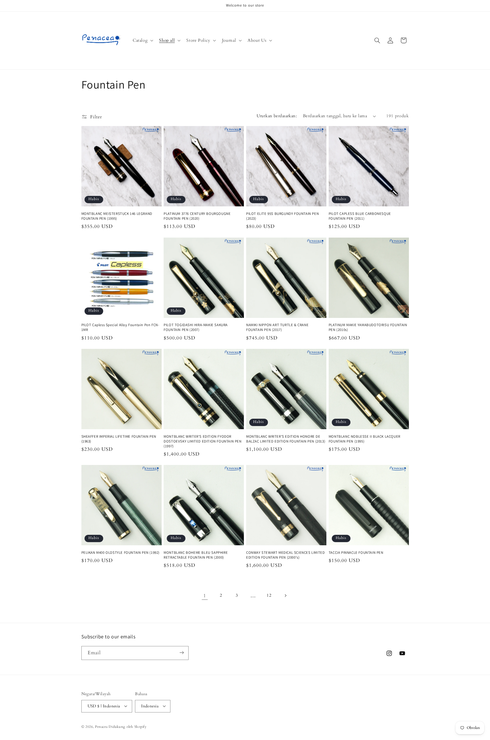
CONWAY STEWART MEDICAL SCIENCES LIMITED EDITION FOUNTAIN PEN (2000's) (285, 555)
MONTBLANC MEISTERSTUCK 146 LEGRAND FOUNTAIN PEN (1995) (116, 216)
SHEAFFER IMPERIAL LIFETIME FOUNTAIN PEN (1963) (118, 439)
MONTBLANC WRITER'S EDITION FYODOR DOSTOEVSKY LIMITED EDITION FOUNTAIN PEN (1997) (202, 441)
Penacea (101, 726)
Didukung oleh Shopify (127, 726)
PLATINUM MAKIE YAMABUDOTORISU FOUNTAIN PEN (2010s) (368, 327)
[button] (142, 40)
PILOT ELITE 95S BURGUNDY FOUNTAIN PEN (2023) (282, 216)
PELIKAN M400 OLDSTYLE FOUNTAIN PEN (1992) (120, 552)
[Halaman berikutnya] (285, 595)
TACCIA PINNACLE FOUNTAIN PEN (356, 552)
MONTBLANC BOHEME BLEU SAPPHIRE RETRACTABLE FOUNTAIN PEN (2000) (196, 555)
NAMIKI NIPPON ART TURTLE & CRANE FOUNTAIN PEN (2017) (277, 327)
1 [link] (204, 595)
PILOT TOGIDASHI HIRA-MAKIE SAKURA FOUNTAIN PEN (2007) (196, 327)
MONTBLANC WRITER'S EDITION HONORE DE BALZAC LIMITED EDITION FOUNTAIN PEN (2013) (285, 439)
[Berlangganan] (181, 653)
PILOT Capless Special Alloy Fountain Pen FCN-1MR (120, 327)
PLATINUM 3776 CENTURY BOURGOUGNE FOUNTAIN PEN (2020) (197, 216)
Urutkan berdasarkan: (277, 116)
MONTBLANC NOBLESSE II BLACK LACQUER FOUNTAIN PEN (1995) (364, 439)
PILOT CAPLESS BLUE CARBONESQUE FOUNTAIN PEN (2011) (360, 216)
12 (269, 595)
